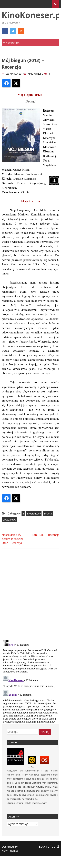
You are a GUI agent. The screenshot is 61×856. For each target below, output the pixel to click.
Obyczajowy (9, 519)
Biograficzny (34, 513)
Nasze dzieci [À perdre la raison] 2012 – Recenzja (12, 539)
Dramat (48, 513)
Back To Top (47, 846)
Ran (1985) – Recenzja (45, 535)
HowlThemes (10, 850)
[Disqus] (30, 594)
